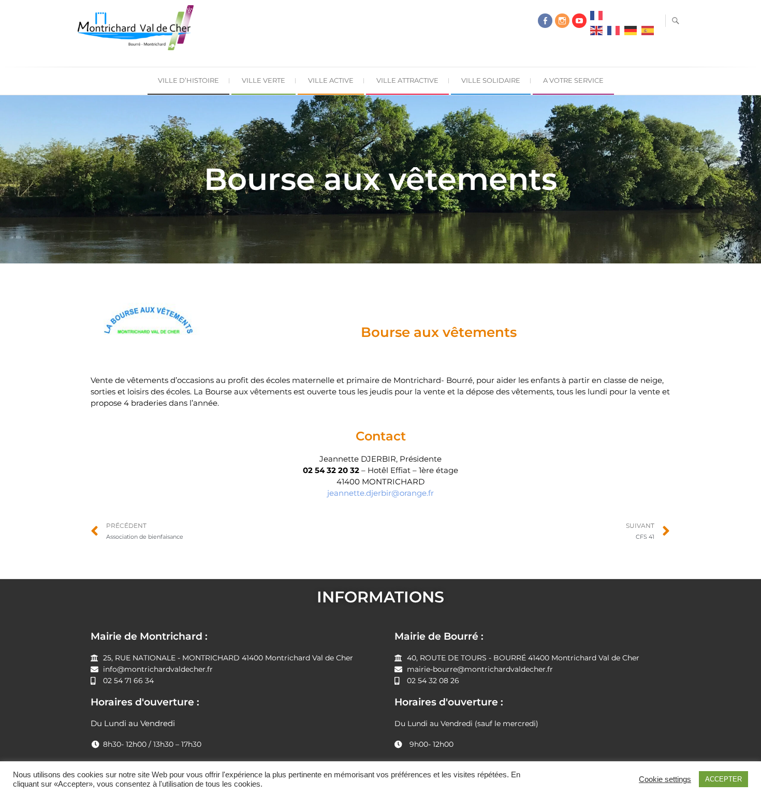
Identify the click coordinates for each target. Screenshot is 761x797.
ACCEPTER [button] (723, 779)
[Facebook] (545, 20)
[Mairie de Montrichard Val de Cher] (138, 31)
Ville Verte (263, 80)
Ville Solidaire (490, 80)
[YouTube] (579, 20)
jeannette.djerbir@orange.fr (380, 493)
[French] (596, 18)
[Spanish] (647, 33)
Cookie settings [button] (665, 779)
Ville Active (331, 80)
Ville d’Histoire (188, 80)
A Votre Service (573, 80)
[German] (630, 33)
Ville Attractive (407, 80)
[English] (596, 33)
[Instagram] (562, 20)
